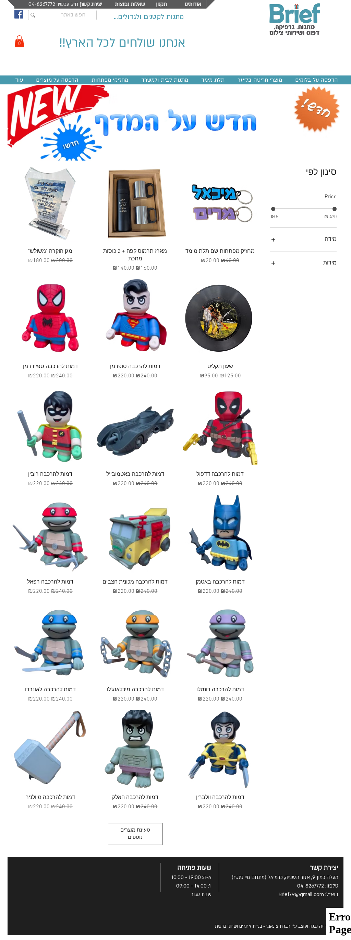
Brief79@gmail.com (301, 894)
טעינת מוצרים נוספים (135, 834)
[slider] (273, 209)
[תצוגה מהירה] (220, 203)
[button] (19, 41)
